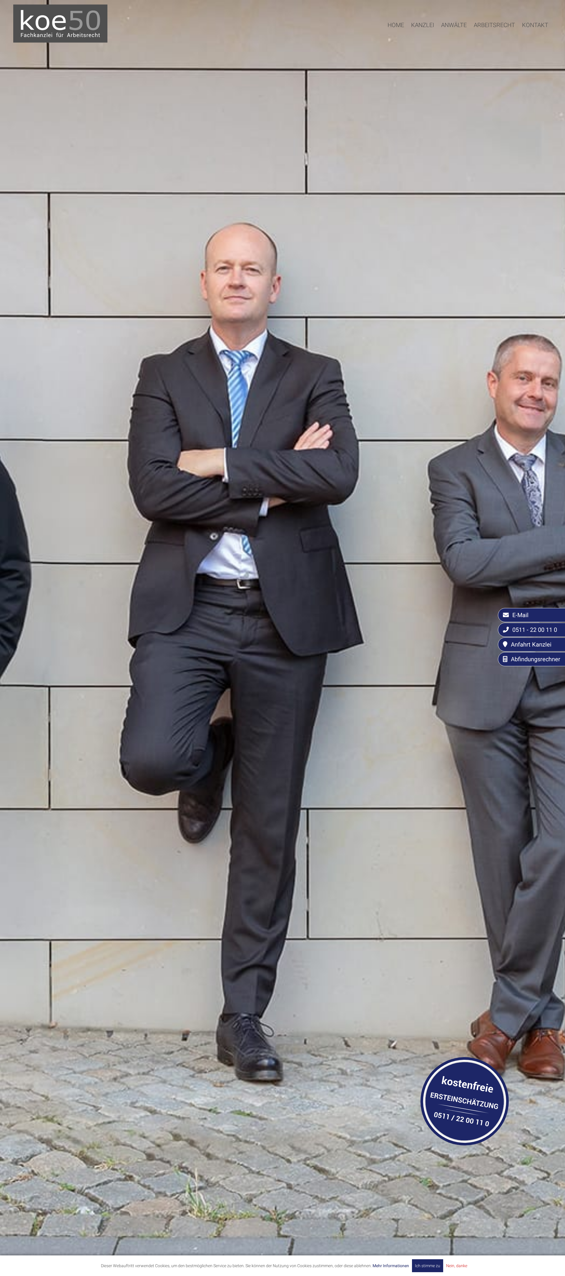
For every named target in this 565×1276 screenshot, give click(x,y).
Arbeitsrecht (494, 25)
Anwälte (454, 25)
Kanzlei (422, 25)
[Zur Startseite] (60, 41)
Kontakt (535, 25)
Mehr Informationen (391, 1265)
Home (396, 25)
